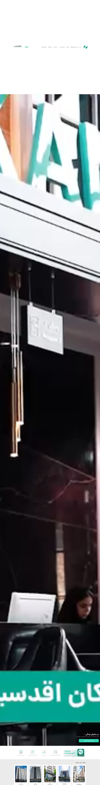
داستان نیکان (62, 47)
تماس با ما (55, 47)
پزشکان (67, 47)
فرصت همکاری (44, 47)
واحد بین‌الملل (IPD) (74, 47)
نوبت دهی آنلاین (89, 741)
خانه (80, 47)
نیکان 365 (50, 47)
